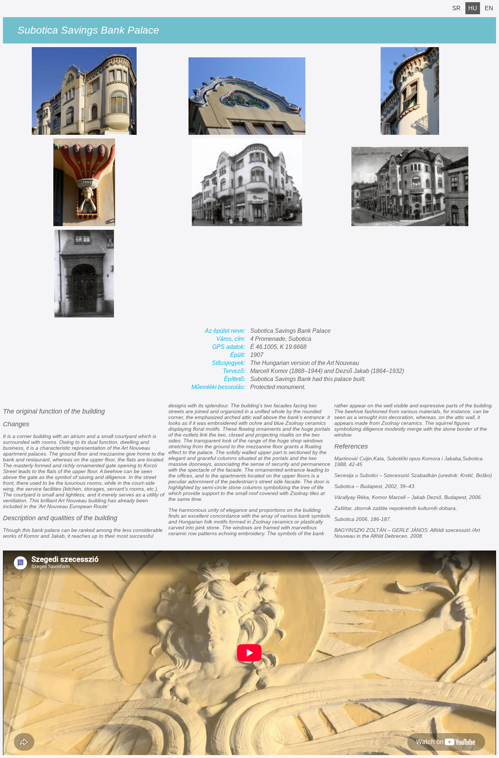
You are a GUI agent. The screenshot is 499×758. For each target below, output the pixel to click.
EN (489, 8)
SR (456, 8)
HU (472, 8)
